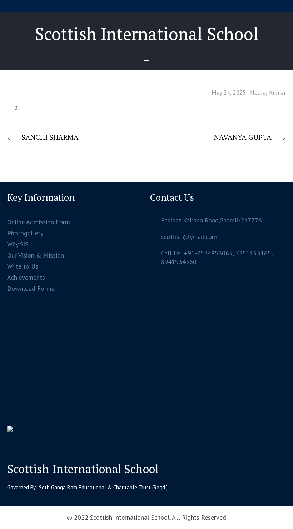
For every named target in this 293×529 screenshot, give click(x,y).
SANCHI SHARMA (50, 137)
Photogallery (25, 233)
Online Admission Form (38, 222)
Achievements (26, 277)
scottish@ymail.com (189, 236)
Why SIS (17, 244)
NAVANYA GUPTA (243, 137)
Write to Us (22, 266)
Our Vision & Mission (35, 255)
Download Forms (30, 288)
